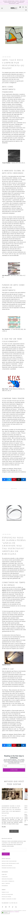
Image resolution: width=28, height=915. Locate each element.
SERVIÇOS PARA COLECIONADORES (9, 861)
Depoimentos (5, 885)
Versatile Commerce (14, 911)
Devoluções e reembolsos (8, 881)
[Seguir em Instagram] (6, 907)
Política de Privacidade (7, 894)
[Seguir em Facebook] (2, 907)
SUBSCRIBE (14, 769)
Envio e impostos (6, 883)
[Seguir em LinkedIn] (16, 907)
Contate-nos (5, 876)
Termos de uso (5, 892)
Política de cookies (6, 896)
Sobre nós (4, 874)
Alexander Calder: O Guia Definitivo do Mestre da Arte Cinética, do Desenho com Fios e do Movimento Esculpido (11, 809)
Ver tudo (14, 831)
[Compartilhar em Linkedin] (23, 479)
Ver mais (4, 826)
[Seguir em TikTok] (12, 907)
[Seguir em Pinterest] (9, 907)
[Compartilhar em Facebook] (4, 479)
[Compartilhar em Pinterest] (14, 479)
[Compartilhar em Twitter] (9, 479)
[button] (5, 913)
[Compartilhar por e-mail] (18, 479)
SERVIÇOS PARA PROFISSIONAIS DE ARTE (10, 863)
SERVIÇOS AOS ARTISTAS (7, 865)
